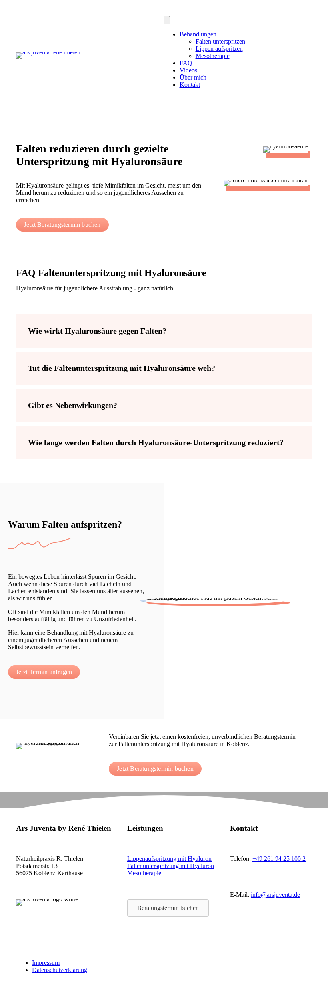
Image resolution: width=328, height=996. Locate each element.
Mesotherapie (213, 55)
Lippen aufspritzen (219, 48)
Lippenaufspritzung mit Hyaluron (169, 858)
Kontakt (190, 84)
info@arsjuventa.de (275, 894)
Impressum (46, 962)
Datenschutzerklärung (59, 969)
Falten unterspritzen (220, 41)
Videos (188, 70)
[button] (164, 331)
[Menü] (167, 20)
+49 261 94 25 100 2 (279, 858)
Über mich (193, 77)
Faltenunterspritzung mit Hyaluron (170, 865)
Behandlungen (198, 34)
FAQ (186, 63)
